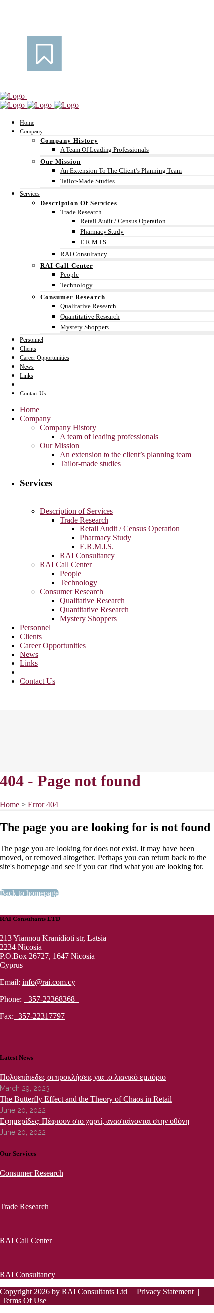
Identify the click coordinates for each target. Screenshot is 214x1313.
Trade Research (24, 1206)
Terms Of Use (24, 1300)
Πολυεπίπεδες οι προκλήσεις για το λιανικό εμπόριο (83, 1077)
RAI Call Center (26, 1240)
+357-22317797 (39, 1016)
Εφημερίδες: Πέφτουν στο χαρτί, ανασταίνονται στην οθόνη (94, 1121)
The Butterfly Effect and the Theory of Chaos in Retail (86, 1099)
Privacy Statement (167, 1291)
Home (9, 804)
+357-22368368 (51, 999)
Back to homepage (29, 893)
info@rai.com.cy (48, 982)
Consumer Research (31, 1173)
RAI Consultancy (27, 1274)
